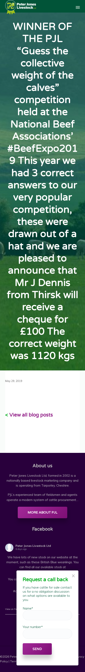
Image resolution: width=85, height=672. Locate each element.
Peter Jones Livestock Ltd (33, 546)
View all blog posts (31, 415)
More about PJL (42, 512)
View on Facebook (14, 609)
